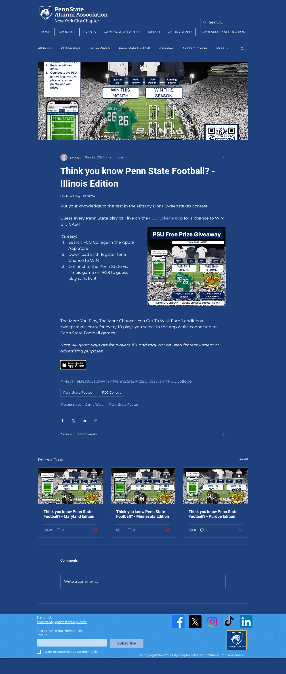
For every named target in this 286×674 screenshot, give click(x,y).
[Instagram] (212, 621)
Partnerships (70, 48)
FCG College (111, 392)
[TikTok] (229, 621)
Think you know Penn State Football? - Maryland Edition (69, 514)
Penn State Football (134, 48)
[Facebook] (178, 621)
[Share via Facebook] (62, 420)
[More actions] (223, 157)
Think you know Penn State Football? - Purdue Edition (213, 514)
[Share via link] (95, 420)
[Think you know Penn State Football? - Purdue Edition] (215, 486)
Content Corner (195, 48)
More (220, 48)
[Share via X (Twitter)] (73, 420)
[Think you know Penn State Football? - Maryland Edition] (70, 486)
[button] (242, 48)
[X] (195, 621)
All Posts (45, 48)
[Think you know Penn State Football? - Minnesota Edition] (143, 486)
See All (243, 459)
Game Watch (99, 48)
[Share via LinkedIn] (84, 420)
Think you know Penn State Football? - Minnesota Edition (142, 514)
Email (42, 635)
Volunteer (166, 48)
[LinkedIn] (246, 621)
